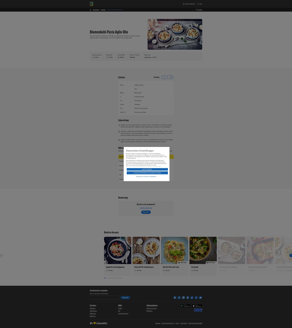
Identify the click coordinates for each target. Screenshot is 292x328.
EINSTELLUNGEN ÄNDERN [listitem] (146, 176)
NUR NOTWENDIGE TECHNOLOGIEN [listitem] (147, 173)
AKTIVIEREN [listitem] (147, 169)
